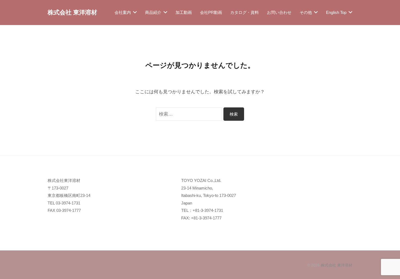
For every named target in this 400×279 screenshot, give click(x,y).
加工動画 (184, 12)
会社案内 (123, 12)
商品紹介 (153, 12)
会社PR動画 (211, 12)
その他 (306, 12)
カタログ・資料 (244, 12)
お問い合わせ (279, 12)
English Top (336, 12)
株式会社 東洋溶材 (72, 12)
